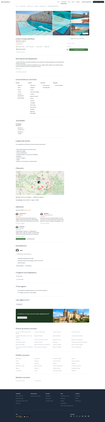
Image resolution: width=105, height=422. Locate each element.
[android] (19, 417)
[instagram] (74, 416)
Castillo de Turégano (57, 344)
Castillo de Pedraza (38, 342)
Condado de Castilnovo (76, 365)
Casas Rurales (63, 1)
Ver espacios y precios (78, 49)
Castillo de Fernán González (77, 335)
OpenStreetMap (61, 194)
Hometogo (77, 396)
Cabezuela (36, 363)
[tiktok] (79, 416)
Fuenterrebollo (19, 370)
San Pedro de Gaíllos (57, 358)
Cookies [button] (62, 401)
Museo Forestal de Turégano (77, 344)
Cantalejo (18, 363)
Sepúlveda (74, 370)
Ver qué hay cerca (20, 42)
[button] (40, 183)
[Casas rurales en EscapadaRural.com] (5, 2)
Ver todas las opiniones (20, 238)
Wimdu (76, 398)
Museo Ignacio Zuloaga (20, 342)
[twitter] (77, 416)
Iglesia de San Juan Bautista (77, 339)
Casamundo (78, 401)
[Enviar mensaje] (67, 49)
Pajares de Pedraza (38, 365)
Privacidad (62, 398)
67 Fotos (86, 33)
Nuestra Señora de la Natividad (40, 347)
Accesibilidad (63, 403)
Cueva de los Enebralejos (77, 347)
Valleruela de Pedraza (20, 365)
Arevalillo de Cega (56, 368)
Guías (69, 1)
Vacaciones (48, 398)
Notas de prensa (19, 398)
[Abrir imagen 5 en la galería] (80, 29)
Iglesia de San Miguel (57, 347)
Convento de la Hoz (57, 331)
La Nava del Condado (76, 368)
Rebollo (17, 361)
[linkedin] (88, 416)
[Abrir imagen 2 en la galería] (62, 17)
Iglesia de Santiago (57, 335)
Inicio (58, 1)
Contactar (18, 403)
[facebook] (71, 416)
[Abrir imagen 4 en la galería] (62, 29)
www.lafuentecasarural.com (21, 71)
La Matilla (73, 363)
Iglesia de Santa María (20, 344)
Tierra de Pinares (37, 380)
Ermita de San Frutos (76, 331)
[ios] (26, 417)
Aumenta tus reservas (36, 396)
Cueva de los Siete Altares (39, 331)
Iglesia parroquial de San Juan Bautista (42, 344)
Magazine (78, 1)
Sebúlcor (73, 358)
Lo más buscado (49, 401)
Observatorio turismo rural (22, 401)
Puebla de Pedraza (56, 361)
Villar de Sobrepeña (75, 361)
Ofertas (73, 1)
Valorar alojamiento (30, 238)
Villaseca (17, 368)
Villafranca (36, 368)
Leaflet (52, 194)
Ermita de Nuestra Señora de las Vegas (79, 342)
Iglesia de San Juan (57, 339)
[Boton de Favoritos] (86, 14)
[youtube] (82, 416)
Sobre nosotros (19, 396)
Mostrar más (18, 68)
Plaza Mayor (18, 339)
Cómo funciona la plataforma (66, 405)
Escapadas (48, 396)
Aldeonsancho (37, 358)
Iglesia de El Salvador (38, 335)
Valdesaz (55, 363)
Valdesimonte (18, 358)
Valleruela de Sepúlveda (57, 365)
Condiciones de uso (64, 396)
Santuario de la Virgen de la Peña (41, 339)
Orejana (35, 370)
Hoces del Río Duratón (20, 380)
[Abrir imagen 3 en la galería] (80, 17)
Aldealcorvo (36, 361)
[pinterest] (85, 416)
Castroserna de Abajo (57, 370)
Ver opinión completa (20, 223)
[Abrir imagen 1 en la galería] (34, 23)
